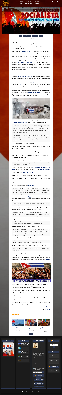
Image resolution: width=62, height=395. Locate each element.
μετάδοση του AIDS (44, 169)
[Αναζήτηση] (57, 3)
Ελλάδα (40, 382)
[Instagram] (55, 1)
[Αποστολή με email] (15, 314)
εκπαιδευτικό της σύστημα (20, 122)
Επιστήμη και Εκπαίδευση (38, 383)
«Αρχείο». (39, 364)
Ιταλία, (20, 84)
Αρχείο (21, 1)
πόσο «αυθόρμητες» (28, 197)
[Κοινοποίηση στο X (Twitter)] (14, 314)
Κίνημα (39, 384)
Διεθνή (37, 382)
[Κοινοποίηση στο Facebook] (12, 314)
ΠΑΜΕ (37, 386)
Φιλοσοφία (37, 1)
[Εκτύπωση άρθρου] (18, 314)
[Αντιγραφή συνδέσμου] (17, 314)
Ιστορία (31, 1)
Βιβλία (31, 3)
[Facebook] (52, 1)
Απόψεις (27, 1)
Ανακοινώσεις (36, 379)
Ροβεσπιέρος (37, 3)
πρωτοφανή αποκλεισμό (26, 51)
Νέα (34, 386)
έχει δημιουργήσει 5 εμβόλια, (25, 76)
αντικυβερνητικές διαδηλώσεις (25, 62)
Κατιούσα (48, 309)
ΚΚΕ (42, 384)
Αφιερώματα (37, 380)
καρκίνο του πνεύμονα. (28, 172)
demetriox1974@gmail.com (38, 367)
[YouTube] (57, 1)
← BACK (31, 334)
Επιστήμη (22, 3)
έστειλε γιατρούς (37, 82)
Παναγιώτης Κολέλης (45, 306)
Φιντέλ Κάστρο (31, 185)
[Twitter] (54, 1)
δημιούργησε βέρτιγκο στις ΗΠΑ (36, 92)
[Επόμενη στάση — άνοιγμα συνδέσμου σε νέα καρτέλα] (8, 349)
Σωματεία (27, 3)
